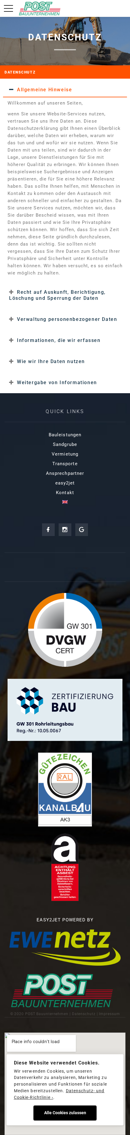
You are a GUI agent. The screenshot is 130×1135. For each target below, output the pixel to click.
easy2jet (65, 483)
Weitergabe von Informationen (57, 382)
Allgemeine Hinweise (44, 89)
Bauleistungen (65, 434)
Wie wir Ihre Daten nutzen (51, 361)
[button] (65, 89)
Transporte (64, 463)
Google (81, 529)
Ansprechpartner (65, 473)
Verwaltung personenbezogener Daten (67, 319)
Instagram (65, 529)
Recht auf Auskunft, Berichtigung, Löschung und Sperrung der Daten (57, 295)
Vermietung (65, 454)
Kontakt (65, 492)
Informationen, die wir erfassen (59, 340)
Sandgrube (65, 444)
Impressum (109, 1014)
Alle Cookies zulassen (65, 1112)
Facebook (48, 529)
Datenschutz (84, 1014)
